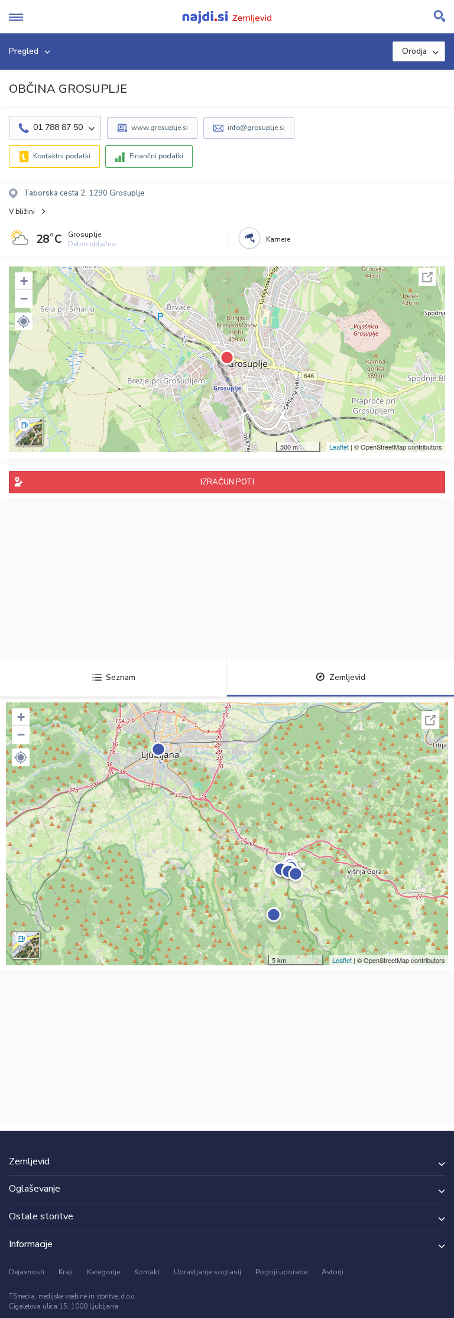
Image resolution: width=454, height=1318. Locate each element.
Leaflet (339, 446)
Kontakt (147, 1272)
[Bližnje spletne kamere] (249, 238)
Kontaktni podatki (61, 156)
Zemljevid (347, 677)
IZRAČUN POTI (227, 482)
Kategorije (103, 1272)
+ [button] (24, 281)
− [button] (24, 298)
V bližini (22, 211)
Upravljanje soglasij (207, 1272)
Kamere (278, 239)
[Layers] (29, 432)
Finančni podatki (156, 156)
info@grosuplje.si (256, 127)
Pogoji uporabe (281, 1272)
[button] (24, 321)
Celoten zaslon (427, 277)
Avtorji (332, 1272)
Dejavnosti (26, 1272)
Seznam (120, 677)
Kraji (66, 1272)
